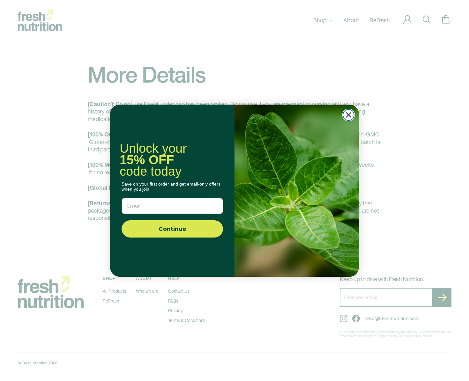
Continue (172, 229)
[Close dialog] (348, 115)
